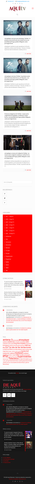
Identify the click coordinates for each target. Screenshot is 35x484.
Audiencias (8, 236)
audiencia (5, 342)
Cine (7, 239)
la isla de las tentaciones (20, 347)
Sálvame (4, 359)
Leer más (28, 53)
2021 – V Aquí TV (10, 227)
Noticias (8, 247)
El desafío (27, 343)
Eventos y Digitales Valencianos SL (17, 479)
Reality (7, 262)
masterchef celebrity (8, 353)
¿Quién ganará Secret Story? (25, 360)
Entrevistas (8, 245)
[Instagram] (20, 3)
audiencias (11, 342)
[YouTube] (17, 3)
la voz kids (14, 349)
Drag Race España (19, 343)
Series (7, 264)
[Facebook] (13, 3)
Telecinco (13, 358)
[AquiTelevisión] (17, 8)
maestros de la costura (23, 349)
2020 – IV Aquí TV (10, 225)
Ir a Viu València (6, 457)
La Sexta (5, 349)
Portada (7, 253)
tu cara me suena (23, 359)
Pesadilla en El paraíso (24, 355)
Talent (7, 267)
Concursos (8, 242)
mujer (13, 355)
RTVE (5, 356)
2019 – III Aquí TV (10, 222)
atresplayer (24, 340)
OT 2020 (8, 250)
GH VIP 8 (16, 345)
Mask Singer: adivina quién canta (13, 351)
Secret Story (11, 357)
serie (16, 357)
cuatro (27, 342)
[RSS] (22, 3)
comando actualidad (20, 342)
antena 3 (7, 339)
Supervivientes (24, 356)
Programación (9, 256)
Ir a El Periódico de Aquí (8, 459)
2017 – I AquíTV (9, 216)
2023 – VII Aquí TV (10, 233)
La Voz (9, 349)
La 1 (7, 347)
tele (7, 359)
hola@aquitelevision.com (23, 1)
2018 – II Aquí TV (10, 219)
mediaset (19, 353)
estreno (11, 345)
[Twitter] (15, 3)
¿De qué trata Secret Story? (12, 360)
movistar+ (9, 355)
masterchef (25, 351)
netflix (17, 355)
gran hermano (21, 345)
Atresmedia (15, 340)
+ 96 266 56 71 (10, 1)
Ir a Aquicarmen (6, 462)
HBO (26, 345)
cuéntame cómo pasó (8, 343)
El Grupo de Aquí (27, 389)
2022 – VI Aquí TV (10, 230)
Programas (8, 259)
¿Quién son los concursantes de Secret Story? (14, 362)
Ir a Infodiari (6, 460)
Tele (7, 270)
